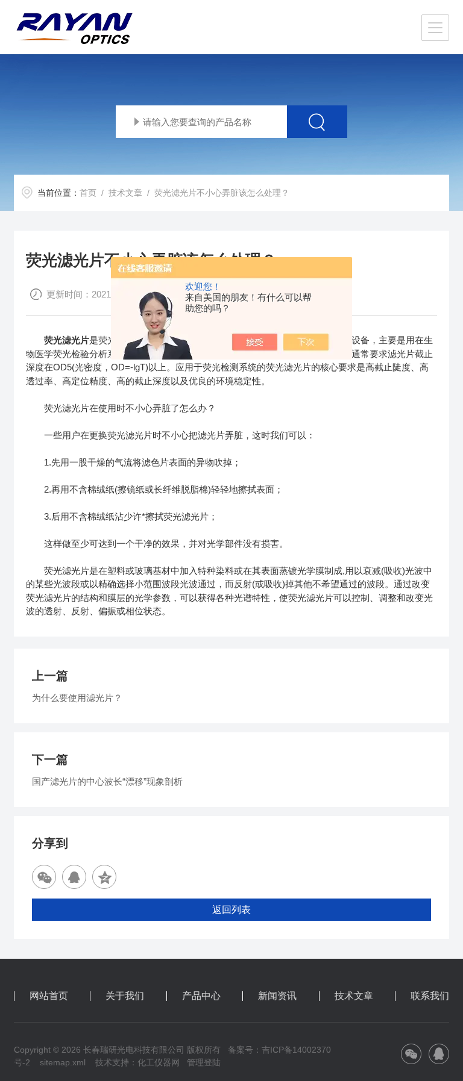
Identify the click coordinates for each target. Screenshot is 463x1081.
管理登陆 (204, 1062)
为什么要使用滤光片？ (77, 698)
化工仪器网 (158, 1062)
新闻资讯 (277, 996)
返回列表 (231, 910)
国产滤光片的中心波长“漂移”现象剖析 (107, 781)
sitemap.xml (63, 1062)
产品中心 (201, 996)
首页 (88, 193)
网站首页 (49, 996)
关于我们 (125, 996)
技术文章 (125, 193)
